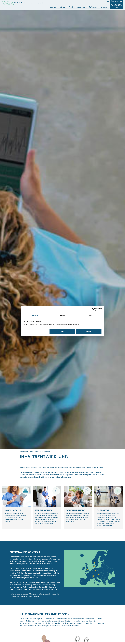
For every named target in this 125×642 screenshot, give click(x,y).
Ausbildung (81, 7)
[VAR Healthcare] (23, 3)
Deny (62, 331)
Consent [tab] (35, 315)
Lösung (62, 7)
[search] (108, 1)
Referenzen (93, 7)
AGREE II (100, 468)
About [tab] (90, 315)
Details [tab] (62, 315)
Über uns (53, 7)
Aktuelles (104, 7)
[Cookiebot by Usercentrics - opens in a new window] (94, 309)
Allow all (88, 331)
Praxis (71, 7)
